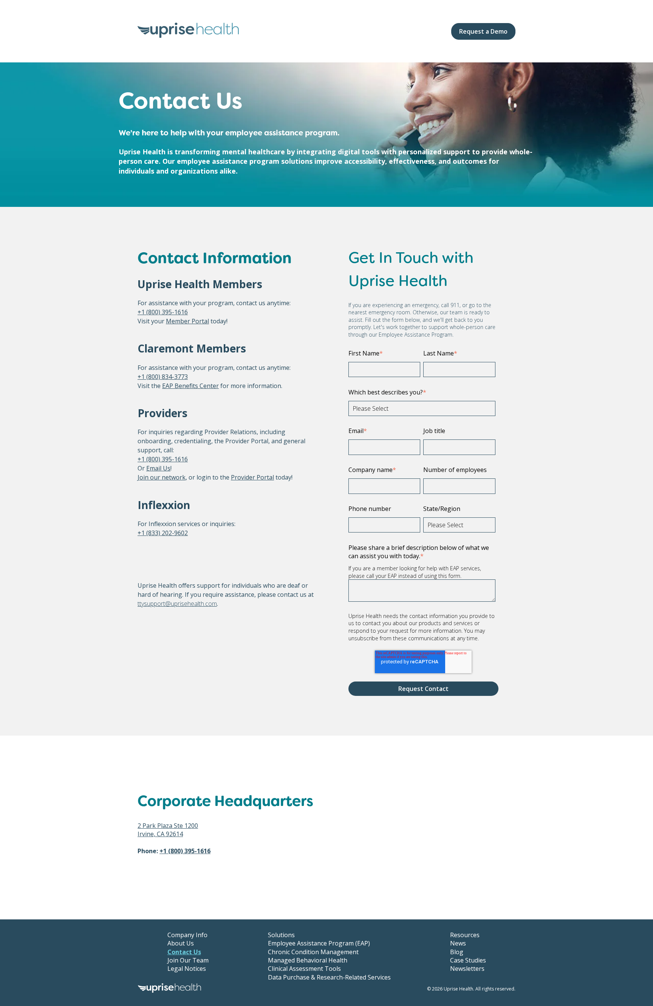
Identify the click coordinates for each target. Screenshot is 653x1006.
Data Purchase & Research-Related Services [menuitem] (329, 977)
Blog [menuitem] (456, 952)
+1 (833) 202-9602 (163, 533)
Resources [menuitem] (465, 935)
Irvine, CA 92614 (160, 834)
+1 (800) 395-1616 (163, 312)
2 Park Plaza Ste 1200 (168, 825)
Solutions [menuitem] (281, 935)
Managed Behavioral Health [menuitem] (307, 960)
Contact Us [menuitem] (184, 952)
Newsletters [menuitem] (467, 968)
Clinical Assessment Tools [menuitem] (304, 968)
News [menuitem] (458, 943)
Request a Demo (483, 31)
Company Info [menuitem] (187, 935)
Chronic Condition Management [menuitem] (313, 952)
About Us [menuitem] (180, 943)
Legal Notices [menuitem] (186, 968)
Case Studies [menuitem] (468, 960)
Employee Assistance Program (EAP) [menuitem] (319, 943)
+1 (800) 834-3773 (163, 377)
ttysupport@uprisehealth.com (177, 603)
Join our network (162, 477)
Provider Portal (252, 477)
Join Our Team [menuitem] (188, 960)
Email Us (158, 468)
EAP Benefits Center (190, 386)
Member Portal (187, 321)
